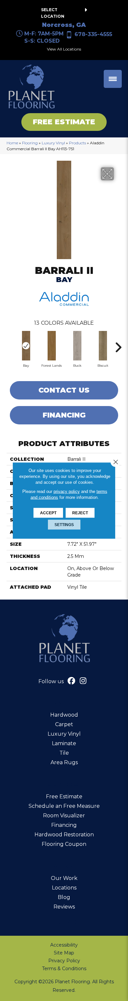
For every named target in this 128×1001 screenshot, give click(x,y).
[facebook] (71, 681)
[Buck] (77, 345)
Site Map (64, 952)
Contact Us (64, 390)
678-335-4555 (93, 34)
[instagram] (83, 681)
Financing (64, 415)
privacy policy (66, 491)
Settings (64, 524)
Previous (10, 344)
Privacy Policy (64, 960)
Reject (80, 513)
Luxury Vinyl (53, 142)
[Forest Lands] (51, 345)
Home (12, 142)
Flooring (30, 142)
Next (118, 344)
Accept (48, 513)
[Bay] (26, 345)
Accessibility (64, 945)
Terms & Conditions (64, 968)
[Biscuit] (103, 345)
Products (77, 142)
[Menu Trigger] (113, 79)
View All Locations (64, 49)
